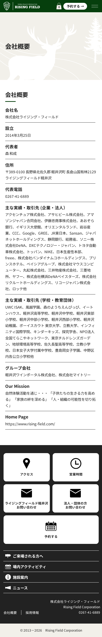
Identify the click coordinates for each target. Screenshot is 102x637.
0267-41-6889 (89, 612)
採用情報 (32, 612)
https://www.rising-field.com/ (30, 423)
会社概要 (10, 612)
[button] (59, 6)
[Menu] (95, 6)
